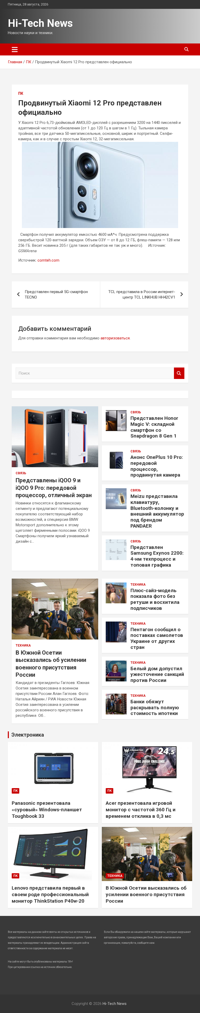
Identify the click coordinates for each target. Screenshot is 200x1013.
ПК (20, 93)
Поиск (179, 373)
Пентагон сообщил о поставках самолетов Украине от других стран (156, 638)
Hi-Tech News (40, 23)
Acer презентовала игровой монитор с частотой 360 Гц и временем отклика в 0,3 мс (141, 809)
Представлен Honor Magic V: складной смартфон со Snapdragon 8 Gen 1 (154, 427)
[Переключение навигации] (15, 49)
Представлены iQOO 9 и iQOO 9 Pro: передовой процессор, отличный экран (54, 487)
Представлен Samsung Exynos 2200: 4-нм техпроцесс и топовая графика (157, 556)
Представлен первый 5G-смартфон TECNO (56, 294)
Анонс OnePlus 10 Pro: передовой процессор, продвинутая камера (156, 466)
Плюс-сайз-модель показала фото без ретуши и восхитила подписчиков (154, 599)
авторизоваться (115, 338)
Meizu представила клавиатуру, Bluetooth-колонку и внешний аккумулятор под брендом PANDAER (157, 511)
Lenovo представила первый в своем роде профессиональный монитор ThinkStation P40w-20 (50, 894)
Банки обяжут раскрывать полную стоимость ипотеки (154, 708)
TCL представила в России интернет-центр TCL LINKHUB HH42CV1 (141, 294)
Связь (21, 473)
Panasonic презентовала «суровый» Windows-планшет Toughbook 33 (47, 809)
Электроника (27, 735)
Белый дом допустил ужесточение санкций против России (157, 674)
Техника (23, 645)
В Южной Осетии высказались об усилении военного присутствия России (146, 894)
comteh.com (48, 260)
